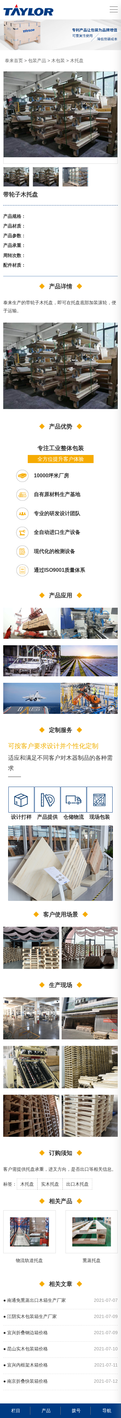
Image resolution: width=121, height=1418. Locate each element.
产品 (46, 1410)
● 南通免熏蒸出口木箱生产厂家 (34, 1300)
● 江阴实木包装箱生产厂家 (30, 1316)
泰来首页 (14, 60)
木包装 (58, 60)
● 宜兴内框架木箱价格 (25, 1365)
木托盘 (77, 60)
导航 (106, 1410)
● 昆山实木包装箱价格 (25, 1348)
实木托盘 (50, 1184)
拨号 (76, 1410)
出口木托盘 (77, 1184)
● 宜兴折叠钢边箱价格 (25, 1332)
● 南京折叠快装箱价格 (25, 1381)
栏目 (15, 1410)
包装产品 (37, 60)
